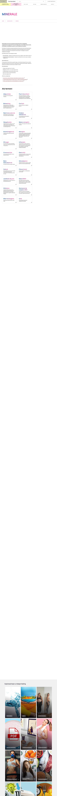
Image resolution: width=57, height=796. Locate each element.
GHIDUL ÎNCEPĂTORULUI (51, 1)
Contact (52, 4)
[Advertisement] (28, 31)
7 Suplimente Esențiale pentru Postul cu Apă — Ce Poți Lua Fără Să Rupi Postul (15, 79)
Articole (34, 4)
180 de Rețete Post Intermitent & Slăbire (5, 4)
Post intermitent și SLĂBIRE (16, 4)
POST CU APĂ (26, 4)
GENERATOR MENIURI (44, 4)
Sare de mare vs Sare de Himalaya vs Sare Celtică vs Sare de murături (13, 78)
